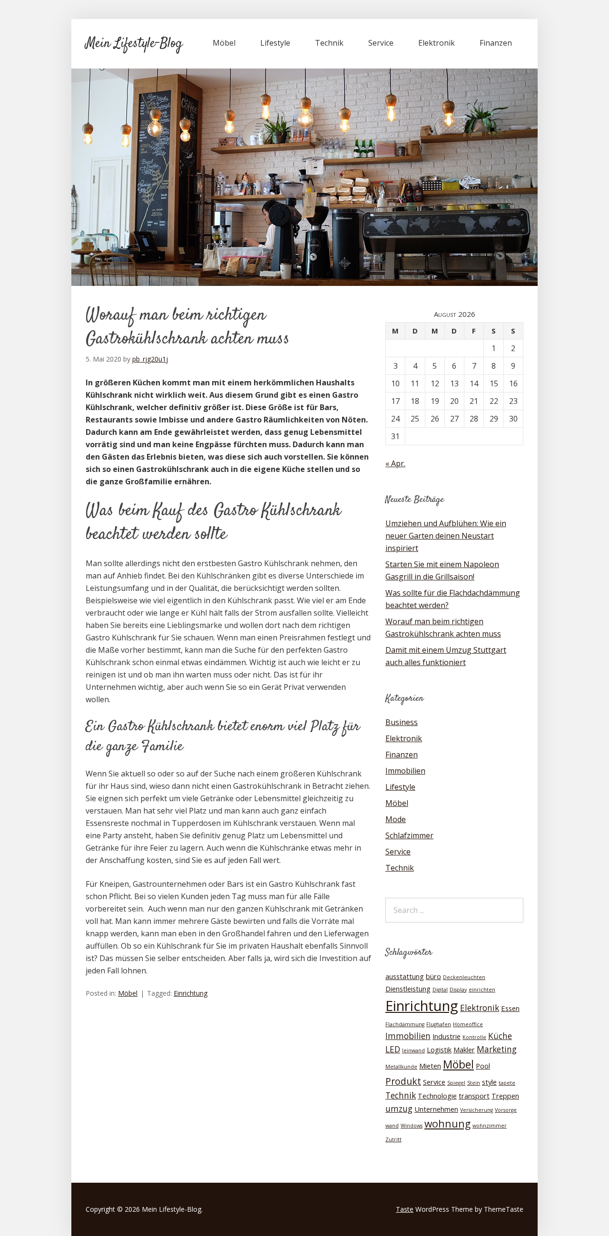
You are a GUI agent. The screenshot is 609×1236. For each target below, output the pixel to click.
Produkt (403, 1081)
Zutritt (393, 1139)
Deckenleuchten (464, 977)
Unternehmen (436, 1109)
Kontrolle (474, 1037)
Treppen (505, 1095)
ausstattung (404, 976)
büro (433, 976)
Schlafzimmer (409, 835)
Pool (483, 1065)
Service (380, 43)
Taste (404, 1209)
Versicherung (476, 1110)
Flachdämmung (404, 1024)
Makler (464, 1049)
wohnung (447, 1123)
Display (458, 989)
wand (392, 1125)
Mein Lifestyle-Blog (134, 43)
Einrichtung (190, 993)
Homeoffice (468, 1024)
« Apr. (395, 463)
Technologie (437, 1095)
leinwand (413, 1050)
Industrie (446, 1036)
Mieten (430, 1065)
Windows (411, 1125)
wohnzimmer (489, 1125)
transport (474, 1095)
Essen (510, 1008)
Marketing (497, 1049)
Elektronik (436, 43)
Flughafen (438, 1024)
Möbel (224, 43)
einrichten (482, 989)
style (489, 1082)
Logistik (439, 1049)
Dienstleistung (408, 988)
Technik (329, 43)
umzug (399, 1108)
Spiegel (456, 1082)
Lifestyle (275, 43)
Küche (500, 1035)
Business (401, 722)
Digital (440, 989)
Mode (395, 819)
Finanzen (496, 43)
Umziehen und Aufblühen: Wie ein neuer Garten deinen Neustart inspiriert (445, 535)
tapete (507, 1082)
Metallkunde (401, 1066)
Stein (473, 1082)
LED (392, 1049)
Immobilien (405, 770)
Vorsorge (506, 1110)
